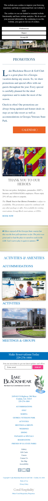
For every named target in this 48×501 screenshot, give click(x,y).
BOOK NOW (7, 215)
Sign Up (38, 367)
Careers (24, 455)
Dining (24, 432)
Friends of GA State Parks (24, 443)
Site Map (24, 461)
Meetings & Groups (18, 340)
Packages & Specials (24, 436)
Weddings (24, 428)
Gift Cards (24, 452)
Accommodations (17, 266)
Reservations (24, 440)
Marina (24, 414)
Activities (11, 303)
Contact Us (24, 458)
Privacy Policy (24, 484)
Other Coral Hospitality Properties (23, 493)
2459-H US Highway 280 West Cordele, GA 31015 (24, 397)
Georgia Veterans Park (24, 417)
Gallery (24, 449)
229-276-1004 (24, 357)
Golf (24, 410)
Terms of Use (24, 481)
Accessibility (24, 464)
